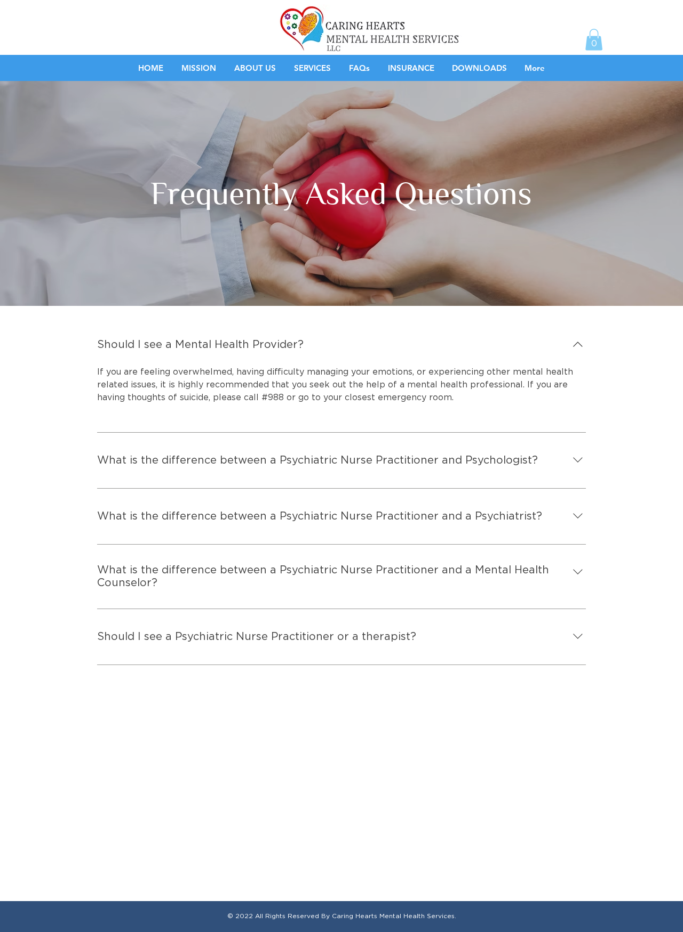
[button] (594, 40)
